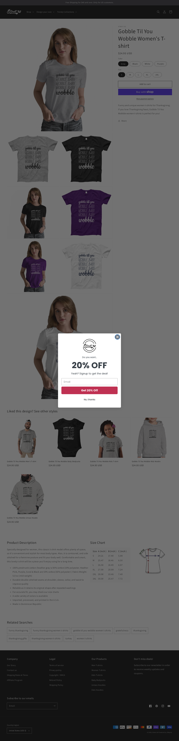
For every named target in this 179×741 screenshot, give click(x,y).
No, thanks (89, 399)
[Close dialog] (117, 337)
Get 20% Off (89, 390)
